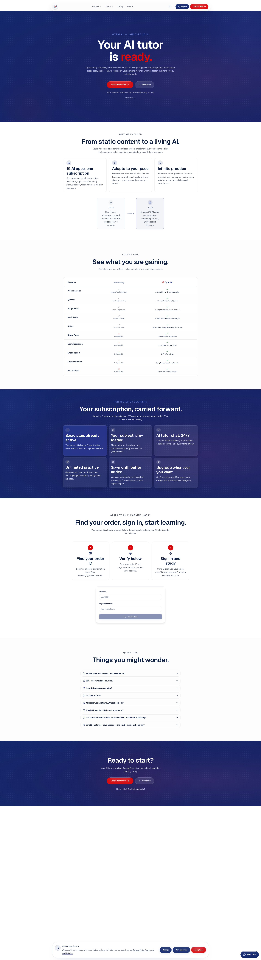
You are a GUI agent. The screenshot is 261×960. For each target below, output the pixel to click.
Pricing (120, 6)
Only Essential (181, 950)
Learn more (129, 98)
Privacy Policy (139, 950)
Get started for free (118, 84)
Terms (147, 950)
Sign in (184, 6)
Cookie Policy (67, 953)
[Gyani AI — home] (55, 6)
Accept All (199, 950)
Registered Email (106, 603)
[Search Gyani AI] (170, 6)
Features (95, 6)
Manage (165, 950)
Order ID (102, 591)
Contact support (135, 789)
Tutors (108, 6)
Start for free (197, 6)
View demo (146, 84)
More (129, 6)
